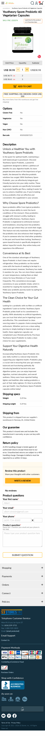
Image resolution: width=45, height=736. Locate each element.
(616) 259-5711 (10, 625)
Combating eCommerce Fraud (12, 662)
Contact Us (5, 640)
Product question (11, 525)
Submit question (22, 555)
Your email (8, 508)
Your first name (10, 499)
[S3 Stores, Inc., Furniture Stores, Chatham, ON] (12, 685)
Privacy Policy (15, 723)
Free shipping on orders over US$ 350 (22, 95)
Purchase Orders (7, 672)
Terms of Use (5, 723)
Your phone (8, 516)
